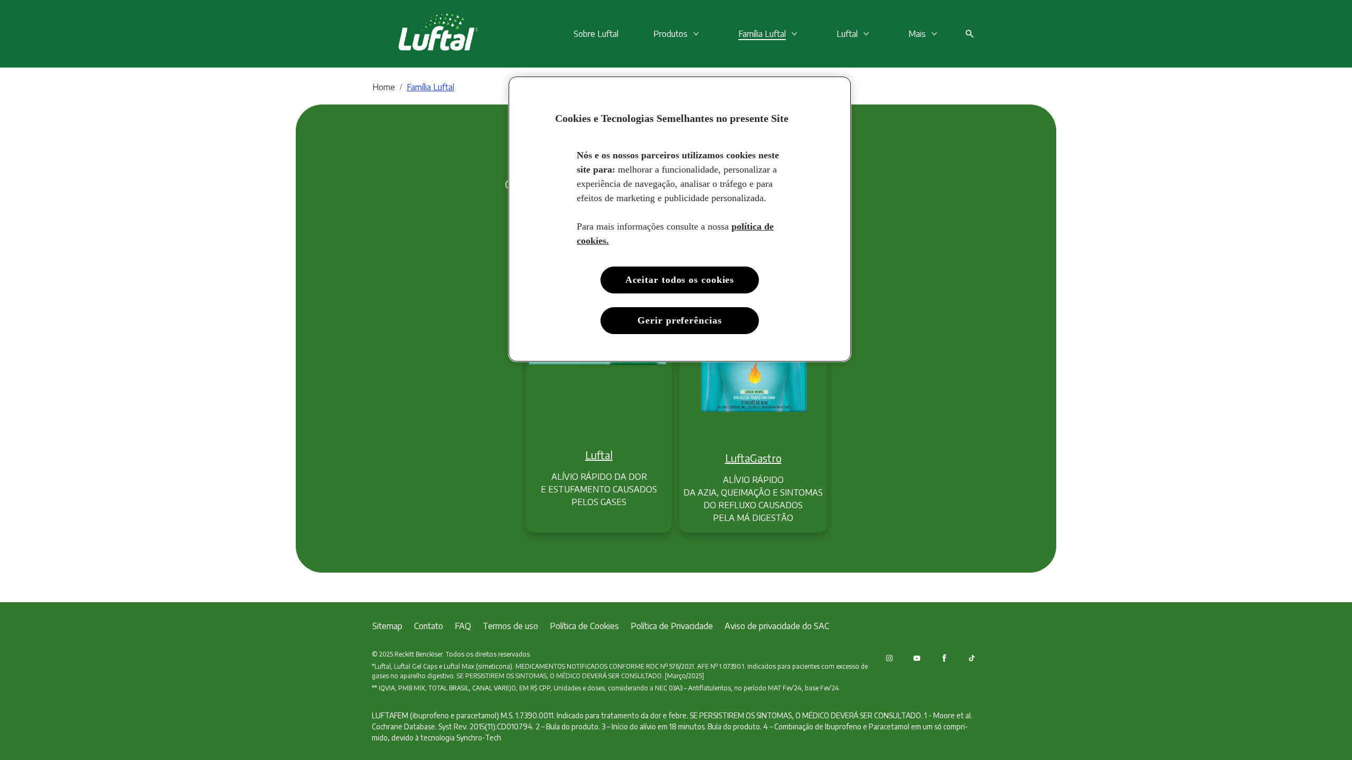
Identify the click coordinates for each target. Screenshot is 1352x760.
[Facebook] (944, 658)
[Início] (424, 34)
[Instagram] (889, 658)
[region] (679, 219)
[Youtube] (916, 658)
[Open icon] (969, 33)
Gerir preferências (679, 320)
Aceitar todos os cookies (680, 279)
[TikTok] (971, 658)
